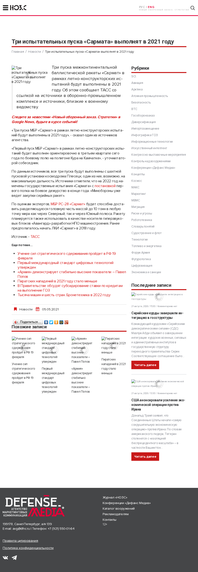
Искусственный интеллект (149, 148)
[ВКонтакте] (46, 321)
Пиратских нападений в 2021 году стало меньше (57, 281)
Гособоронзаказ (143, 115)
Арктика (136, 89)
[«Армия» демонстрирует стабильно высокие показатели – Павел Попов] (84, 350)
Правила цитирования (20, 541)
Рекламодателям (115, 514)
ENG (151, 7)
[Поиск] (192, 8)
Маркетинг (138, 194)
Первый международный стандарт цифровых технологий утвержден (65, 265)
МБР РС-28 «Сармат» (68, 204)
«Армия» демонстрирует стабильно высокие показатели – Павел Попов (72, 274)
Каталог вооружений (119, 508)
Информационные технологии (152, 142)
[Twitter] (51, 321)
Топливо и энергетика (146, 246)
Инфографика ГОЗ (144, 135)
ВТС (134, 109)
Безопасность (140, 102)
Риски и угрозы (141, 213)
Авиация (137, 83)
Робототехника (141, 220)
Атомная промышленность (149, 96)
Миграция (138, 207)
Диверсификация (143, 122)
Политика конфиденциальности (28, 548)
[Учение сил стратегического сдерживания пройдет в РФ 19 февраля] (24, 348)
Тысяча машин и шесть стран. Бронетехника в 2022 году (64, 295)
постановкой (105, 185)
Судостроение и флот (146, 233)
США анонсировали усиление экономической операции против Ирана (158, 404)
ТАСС (35, 236)
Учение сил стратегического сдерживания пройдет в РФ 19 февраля (67, 256)
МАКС (135, 187)
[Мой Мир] (61, 321)
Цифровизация (141, 266)
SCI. (133, 76)
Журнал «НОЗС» (115, 497)
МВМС (135, 200)
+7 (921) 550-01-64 (61, 529)
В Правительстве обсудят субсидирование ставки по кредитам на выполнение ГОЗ (70, 288)
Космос (136, 181)
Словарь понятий (143, 226)
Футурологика (141, 259)
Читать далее (145, 365)
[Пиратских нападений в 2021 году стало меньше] (114, 346)
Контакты (109, 520)
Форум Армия (140, 253)
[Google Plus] (66, 321)
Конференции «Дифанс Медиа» (153, 168)
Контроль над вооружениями (151, 161)
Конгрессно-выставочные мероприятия (158, 155)
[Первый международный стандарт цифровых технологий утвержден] (54, 350)
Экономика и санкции (146, 272)
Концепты (138, 174)
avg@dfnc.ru (21, 529)
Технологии (139, 240)
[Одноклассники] (56, 321)
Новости (34, 52)
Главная (18, 52)
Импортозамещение (145, 129)
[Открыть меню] (5, 7)
